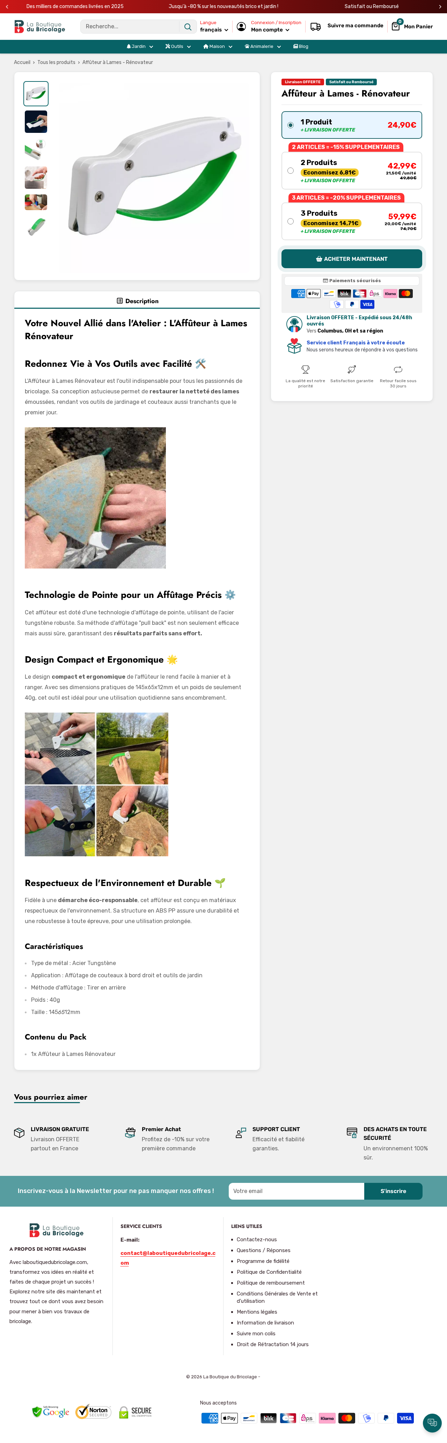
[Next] (440, 7)
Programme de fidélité (263, 1261)
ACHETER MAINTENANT (356, 258)
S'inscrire (393, 1191)
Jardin (138, 46)
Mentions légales (257, 1312)
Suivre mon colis (256, 1333)
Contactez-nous (257, 1239)
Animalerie (261, 46)
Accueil (22, 62)
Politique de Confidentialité (269, 1272)
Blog (303, 46)
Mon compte (267, 30)
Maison (216, 46)
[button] (351, 125)
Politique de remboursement (271, 1283)
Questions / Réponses (264, 1250)
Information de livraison (265, 1323)
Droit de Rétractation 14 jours (273, 1344)
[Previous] (7, 7)
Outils (176, 46)
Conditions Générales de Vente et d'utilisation (277, 1297)
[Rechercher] (188, 26)
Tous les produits (56, 62)
